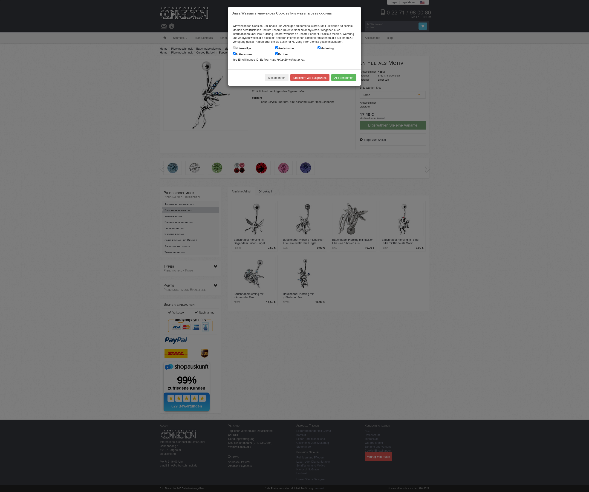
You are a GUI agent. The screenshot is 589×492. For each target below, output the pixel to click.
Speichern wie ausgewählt (309, 77)
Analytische (286, 48)
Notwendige (243, 48)
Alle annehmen (343, 77)
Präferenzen (244, 54)
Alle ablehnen (277, 77)
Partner (283, 54)
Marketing (327, 48)
